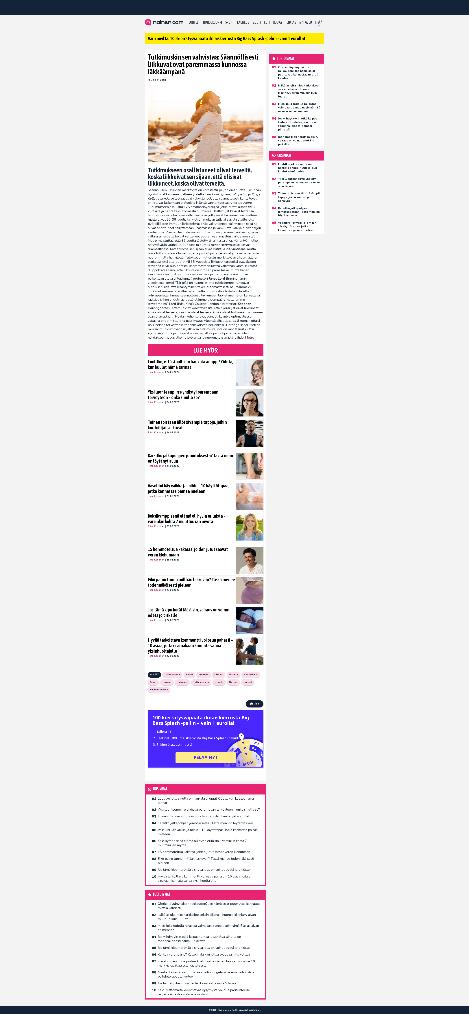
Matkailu (305, 22)
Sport (229, 22)
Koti (267, 22)
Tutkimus (182, 682)
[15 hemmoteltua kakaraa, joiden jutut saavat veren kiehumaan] (250, 560)
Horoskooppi (212, 22)
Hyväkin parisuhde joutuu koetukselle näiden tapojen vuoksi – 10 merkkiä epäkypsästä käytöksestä (206, 963)
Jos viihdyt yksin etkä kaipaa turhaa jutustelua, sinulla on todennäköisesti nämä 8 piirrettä (199, 938)
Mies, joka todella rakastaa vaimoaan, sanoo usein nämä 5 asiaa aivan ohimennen (208, 927)
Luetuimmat (161, 894)
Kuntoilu (203, 674)
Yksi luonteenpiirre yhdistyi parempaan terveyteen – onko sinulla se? (183, 394)
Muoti (256, 22)
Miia (150, 80)
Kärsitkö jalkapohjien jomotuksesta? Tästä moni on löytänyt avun (190, 458)
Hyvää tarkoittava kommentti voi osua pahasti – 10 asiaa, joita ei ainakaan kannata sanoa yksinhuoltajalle (190, 645)
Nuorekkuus (251, 674)
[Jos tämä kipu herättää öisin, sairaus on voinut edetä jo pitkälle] (250, 620)
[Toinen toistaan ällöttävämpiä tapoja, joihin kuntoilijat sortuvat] (250, 433)
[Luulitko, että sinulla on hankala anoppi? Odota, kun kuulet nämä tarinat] (250, 372)
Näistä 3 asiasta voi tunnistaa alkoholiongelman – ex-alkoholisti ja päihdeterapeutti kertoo (206, 974)
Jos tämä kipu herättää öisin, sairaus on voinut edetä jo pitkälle (189, 612)
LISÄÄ (318, 22)
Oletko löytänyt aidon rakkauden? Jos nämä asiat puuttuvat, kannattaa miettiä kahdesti (209, 905)
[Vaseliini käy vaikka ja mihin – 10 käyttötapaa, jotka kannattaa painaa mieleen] (250, 496)
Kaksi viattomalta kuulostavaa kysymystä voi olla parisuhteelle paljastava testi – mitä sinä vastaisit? (204, 992)
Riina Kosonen (156, 372)
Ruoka (277, 22)
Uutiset (233, 682)
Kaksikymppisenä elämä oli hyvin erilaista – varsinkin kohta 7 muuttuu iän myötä (187, 518)
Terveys (290, 22)
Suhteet (194, 22)
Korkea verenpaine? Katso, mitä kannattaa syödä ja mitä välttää (204, 954)
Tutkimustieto (201, 682)
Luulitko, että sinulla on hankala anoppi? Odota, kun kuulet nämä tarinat (190, 364)
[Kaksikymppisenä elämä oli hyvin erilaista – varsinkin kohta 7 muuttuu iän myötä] (250, 527)
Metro (249, 337)
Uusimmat (160, 789)
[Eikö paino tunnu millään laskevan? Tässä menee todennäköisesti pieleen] (250, 590)
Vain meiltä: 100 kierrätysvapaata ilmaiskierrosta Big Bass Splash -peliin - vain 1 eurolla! (226, 38)
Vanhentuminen (159, 689)
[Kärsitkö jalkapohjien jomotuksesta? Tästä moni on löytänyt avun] (250, 466)
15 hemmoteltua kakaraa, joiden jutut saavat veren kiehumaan (188, 552)
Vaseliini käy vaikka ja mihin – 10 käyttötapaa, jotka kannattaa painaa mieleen (188, 488)
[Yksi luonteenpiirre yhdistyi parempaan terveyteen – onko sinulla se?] (250, 402)
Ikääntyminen (172, 674)
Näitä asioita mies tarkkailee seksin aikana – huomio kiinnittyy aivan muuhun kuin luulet (207, 916)
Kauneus (243, 22)
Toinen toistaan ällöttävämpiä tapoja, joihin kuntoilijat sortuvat (187, 424)
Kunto (189, 674)
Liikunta (218, 674)
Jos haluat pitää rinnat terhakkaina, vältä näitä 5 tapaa (197, 983)
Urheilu (219, 682)
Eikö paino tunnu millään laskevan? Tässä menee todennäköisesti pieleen (191, 582)
